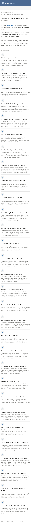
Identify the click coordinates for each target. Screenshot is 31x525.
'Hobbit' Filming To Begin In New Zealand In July (14, 213)
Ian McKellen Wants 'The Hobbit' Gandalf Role (14, 366)
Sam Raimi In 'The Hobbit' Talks (10, 381)
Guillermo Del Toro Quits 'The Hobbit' (11, 197)
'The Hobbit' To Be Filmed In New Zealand (13, 180)
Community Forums (16, 8)
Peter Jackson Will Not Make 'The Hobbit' (13, 427)
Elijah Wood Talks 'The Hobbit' (9, 335)
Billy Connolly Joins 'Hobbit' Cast (10, 58)
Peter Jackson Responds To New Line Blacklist (14, 397)
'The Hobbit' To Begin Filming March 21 (12, 104)
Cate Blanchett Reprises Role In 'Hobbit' (12, 150)
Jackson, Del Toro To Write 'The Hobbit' (12, 259)
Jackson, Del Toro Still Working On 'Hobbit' (13, 228)
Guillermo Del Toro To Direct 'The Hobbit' (12, 305)
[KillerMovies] (1, 12)
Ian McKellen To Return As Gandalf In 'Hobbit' (14, 119)
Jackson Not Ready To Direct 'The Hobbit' (13, 506)
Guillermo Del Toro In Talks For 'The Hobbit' (13, 320)
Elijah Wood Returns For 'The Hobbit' (11, 134)
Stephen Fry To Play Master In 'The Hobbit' (13, 73)
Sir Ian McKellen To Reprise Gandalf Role (12, 289)
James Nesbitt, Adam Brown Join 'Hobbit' (13, 165)
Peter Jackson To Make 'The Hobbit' (11, 351)
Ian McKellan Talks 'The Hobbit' (10, 243)
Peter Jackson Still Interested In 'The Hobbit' (13, 473)
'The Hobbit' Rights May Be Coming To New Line (15, 443)
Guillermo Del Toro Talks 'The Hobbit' (11, 274)
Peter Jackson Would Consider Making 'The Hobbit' (13, 489)
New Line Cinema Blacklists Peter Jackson (13, 412)
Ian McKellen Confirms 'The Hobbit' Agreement (14, 458)
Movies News (5, 8)
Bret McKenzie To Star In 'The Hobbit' (11, 88)
